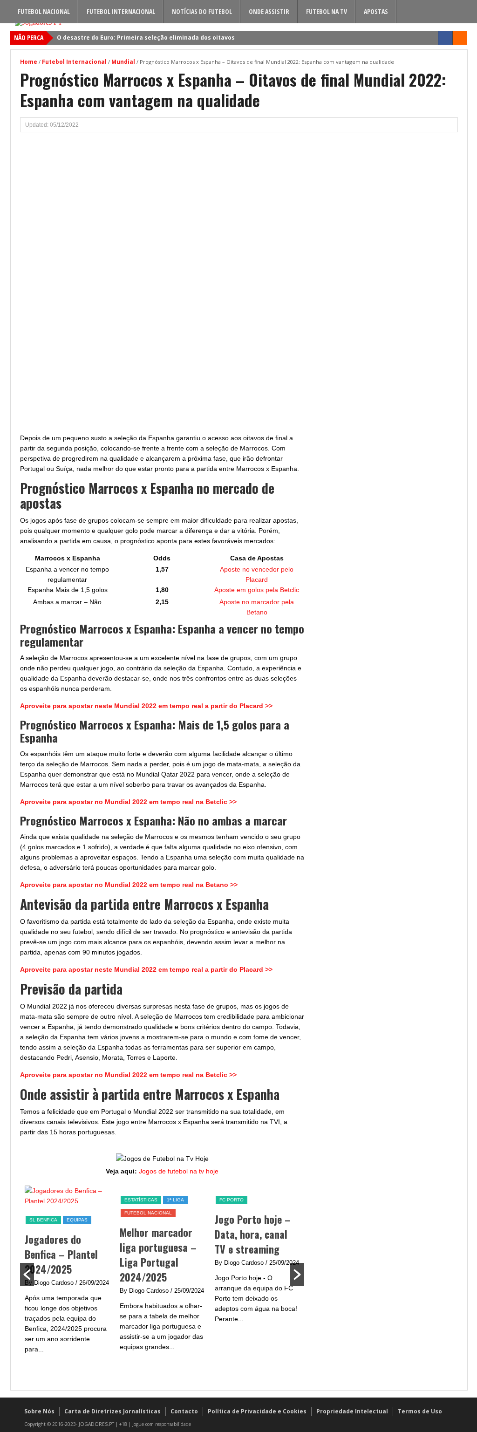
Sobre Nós (39, 1411)
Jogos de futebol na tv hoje (178, 1171)
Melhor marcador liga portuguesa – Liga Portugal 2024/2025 (63, 1254)
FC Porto (136, 1199)
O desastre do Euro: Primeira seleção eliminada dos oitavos (146, 37)
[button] (27, 1274)
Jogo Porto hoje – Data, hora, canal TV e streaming (158, 1234)
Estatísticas (45, 1199)
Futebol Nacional (44, 11)
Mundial (123, 62)
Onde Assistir (269, 11)
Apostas (376, 11)
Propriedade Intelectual (352, 1411)
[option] (67, 1273)
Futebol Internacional (121, 11)
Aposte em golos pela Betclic (256, 589)
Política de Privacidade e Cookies (257, 1411)
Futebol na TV (326, 11)
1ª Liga (80, 1199)
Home (28, 62)
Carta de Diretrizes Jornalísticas (112, 1411)
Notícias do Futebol (202, 11)
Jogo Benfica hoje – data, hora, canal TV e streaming (257, 1234)
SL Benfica (233, 1199)
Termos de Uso (420, 1411)
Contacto (184, 1411)
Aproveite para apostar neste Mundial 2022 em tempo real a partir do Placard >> (146, 705)
